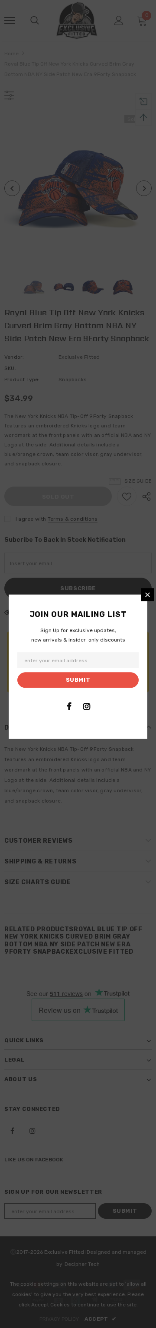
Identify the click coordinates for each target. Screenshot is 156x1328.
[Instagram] (86, 706)
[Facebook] (68, 706)
